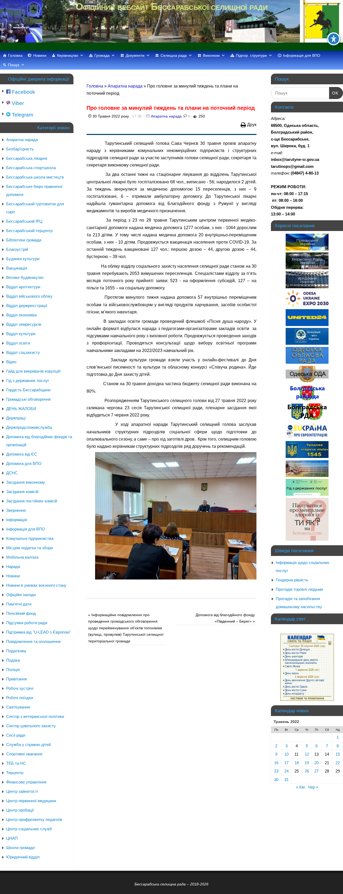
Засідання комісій (22, 491)
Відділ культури (20, 333)
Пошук (13, 65)
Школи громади (20, 847)
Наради (13, 566)
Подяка (13, 660)
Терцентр (14, 772)
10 (286, 754)
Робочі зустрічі (19, 688)
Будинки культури (22, 258)
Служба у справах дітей (28, 744)
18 (296, 762)
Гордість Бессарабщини (28, 390)
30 (276, 779)
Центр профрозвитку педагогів (34, 819)
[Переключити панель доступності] (333, 38)
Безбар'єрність (20, 149)
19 (307, 762)
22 (337, 762)
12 (307, 754)
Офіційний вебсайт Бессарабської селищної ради (171, 6)
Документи (135, 55)
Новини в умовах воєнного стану (36, 585)
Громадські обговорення (28, 399)
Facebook (22, 92)
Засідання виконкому (25, 482)
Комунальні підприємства (29, 538)
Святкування (18, 707)
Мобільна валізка (22, 557)
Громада (102, 55)
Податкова (16, 651)
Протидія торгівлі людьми (299, 589)
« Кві (300, 787)
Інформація (16, 519)
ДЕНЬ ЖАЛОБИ (21, 408)
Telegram (21, 115)
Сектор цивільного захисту (31, 725)
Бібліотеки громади (23, 240)
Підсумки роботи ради (26, 622)
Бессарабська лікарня (26, 158)
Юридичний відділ (23, 857)
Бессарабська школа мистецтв (35, 177)
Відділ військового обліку (29, 296)
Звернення (16, 510)
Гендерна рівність (292, 580)
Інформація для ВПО (301, 55)
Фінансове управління (26, 782)
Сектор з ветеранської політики (35, 716)
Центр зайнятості (22, 791)
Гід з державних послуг (27, 380)
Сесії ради (15, 735)
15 (337, 754)
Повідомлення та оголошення (33, 641)
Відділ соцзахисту (23, 352)
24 (286, 771)
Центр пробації (20, 810)
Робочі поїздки (19, 697)
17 (286, 762)
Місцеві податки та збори (29, 548)
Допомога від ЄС (21, 454)
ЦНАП (12, 838)
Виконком (211, 55)
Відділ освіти (18, 343)
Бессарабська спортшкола (31, 167)
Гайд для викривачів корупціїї (33, 371)
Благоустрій (17, 249)
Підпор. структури (251, 55)
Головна (15, 55)
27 (316, 771)
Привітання (16, 679)
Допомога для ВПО (24, 463)
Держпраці (15, 418)
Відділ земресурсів (23, 324)
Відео (11, 361)
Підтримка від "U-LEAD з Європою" (38, 632)
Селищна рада (174, 55)
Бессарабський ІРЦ (24, 221)
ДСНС (12, 473)
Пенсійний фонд (21, 613)
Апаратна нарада (125, 86)
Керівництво (67, 55)
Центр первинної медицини (31, 800)
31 (286, 779)
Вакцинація (16, 268)
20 (316, 762)
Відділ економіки (21, 315)
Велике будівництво (24, 277)
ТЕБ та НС (16, 763)
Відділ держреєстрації (26, 305)
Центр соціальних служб (29, 829)
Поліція (13, 669)
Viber (17, 103)
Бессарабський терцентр (29, 230)
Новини (39, 55)
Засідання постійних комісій (31, 501)
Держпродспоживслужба (29, 427)
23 (276, 771)
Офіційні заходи (21, 594)
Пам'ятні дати (18, 604)
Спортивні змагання (24, 754)
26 (307, 771)
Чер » (313, 787)
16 (276, 762)
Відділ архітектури (23, 287)
